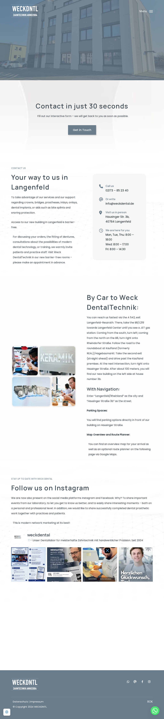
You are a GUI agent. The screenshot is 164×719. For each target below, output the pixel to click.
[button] (146, 11)
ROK (150, 702)
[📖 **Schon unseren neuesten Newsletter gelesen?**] (64, 564)
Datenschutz (20, 701)
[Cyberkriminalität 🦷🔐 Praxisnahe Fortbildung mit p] (28, 564)
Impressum (37, 701)
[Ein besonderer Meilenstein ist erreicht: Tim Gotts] (136, 564)
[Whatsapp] (155, 710)
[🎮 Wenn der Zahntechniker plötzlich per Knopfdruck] (100, 564)
